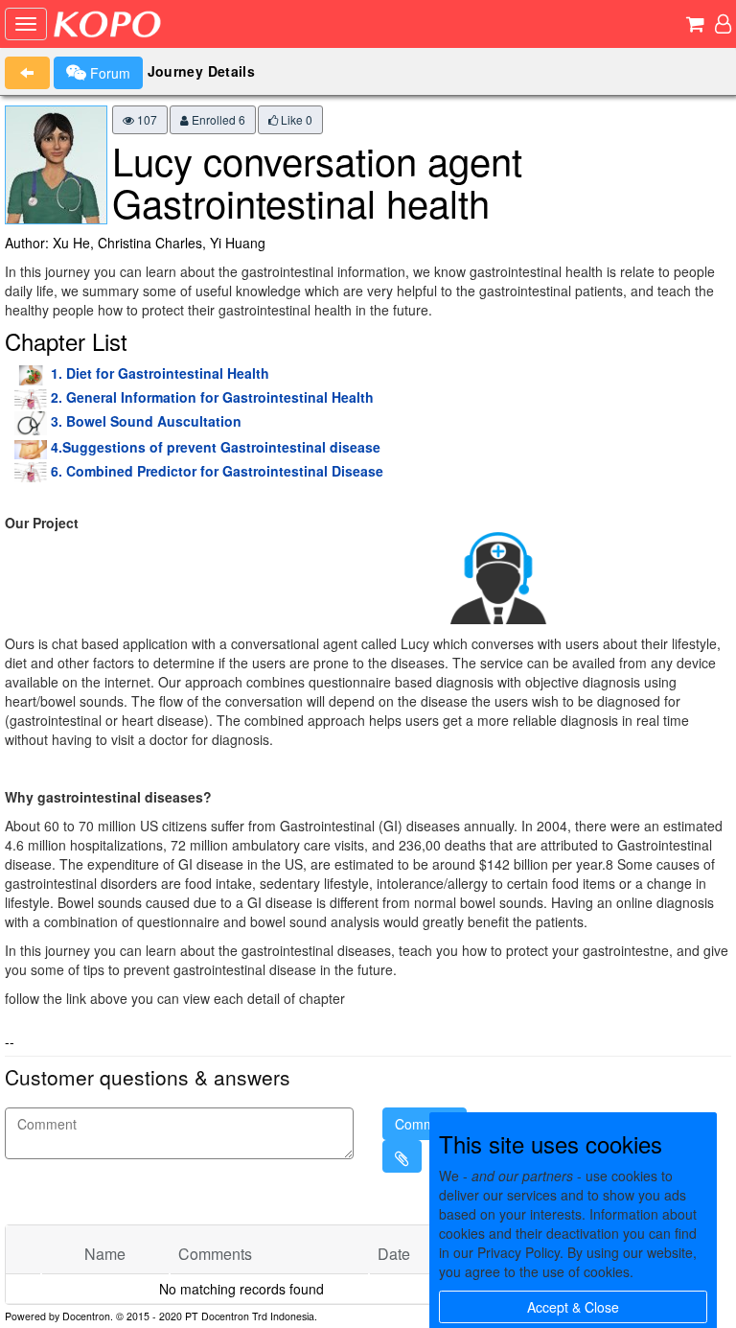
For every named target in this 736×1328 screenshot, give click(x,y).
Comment (424, 1123)
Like (295, 119)
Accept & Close (573, 1306)
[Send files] (402, 1156)
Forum (108, 72)
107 (145, 119)
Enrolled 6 (217, 119)
